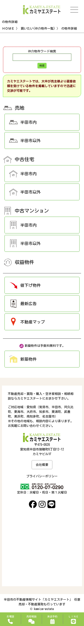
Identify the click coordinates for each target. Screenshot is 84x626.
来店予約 (52, 616)
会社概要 (42, 464)
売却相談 (31, 616)
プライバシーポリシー (42, 476)
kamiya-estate (44, 608)
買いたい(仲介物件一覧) (38, 28)
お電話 (10, 616)
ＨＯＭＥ (8, 28)
